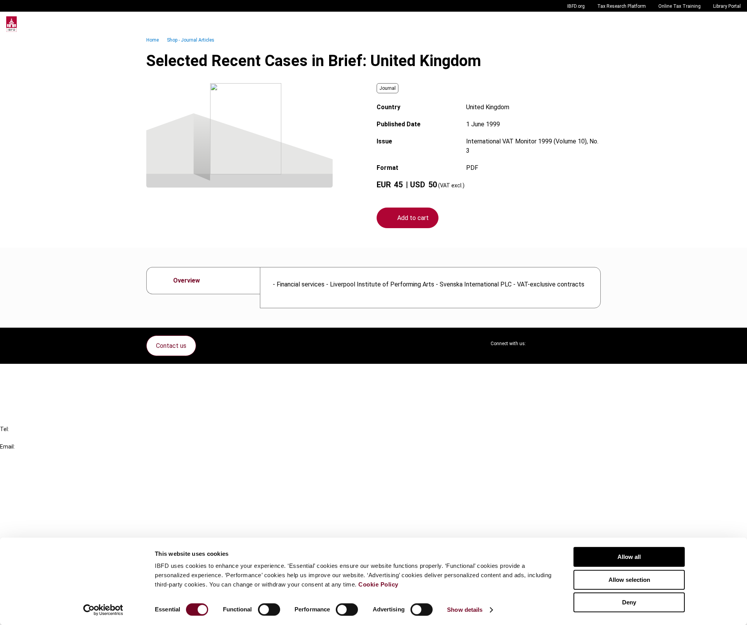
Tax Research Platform (621, 6)
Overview (186, 280)
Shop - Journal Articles (190, 40)
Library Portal (727, 6)
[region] (430, 287)
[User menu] (733, 24)
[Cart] (717, 24)
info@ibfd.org (18, 455)
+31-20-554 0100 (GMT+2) (37, 438)
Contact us (171, 345)
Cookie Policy (378, 584)
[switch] (269, 609)
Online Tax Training (679, 6)
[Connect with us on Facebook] (594, 343)
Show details (464, 609)
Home (152, 40)
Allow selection (629, 579)
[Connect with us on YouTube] (576, 343)
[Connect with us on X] (538, 343)
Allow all (629, 556)
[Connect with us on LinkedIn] (557, 343)
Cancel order (33, 374)
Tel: (4, 429)
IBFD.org (576, 6)
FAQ (21, 388)
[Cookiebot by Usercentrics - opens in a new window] (103, 610)
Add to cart (413, 218)
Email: (7, 446)
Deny (629, 602)
